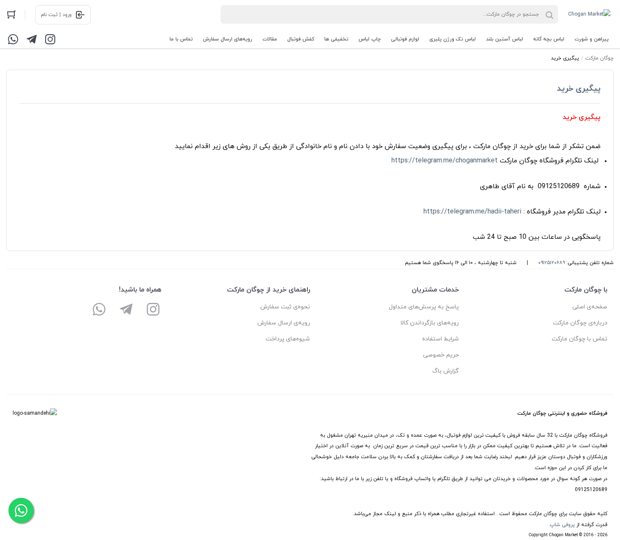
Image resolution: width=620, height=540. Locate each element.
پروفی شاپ (562, 524)
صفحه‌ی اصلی (589, 307)
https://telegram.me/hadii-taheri (472, 211)
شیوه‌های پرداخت (288, 339)
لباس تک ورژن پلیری (452, 39)
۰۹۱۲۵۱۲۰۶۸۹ (551, 262)
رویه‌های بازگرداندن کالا (429, 323)
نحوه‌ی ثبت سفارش (285, 307)
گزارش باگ (445, 371)
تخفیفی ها (336, 39)
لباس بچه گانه (548, 39)
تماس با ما (181, 39)
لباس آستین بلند (504, 39)
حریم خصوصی (441, 355)
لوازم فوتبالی (405, 39)
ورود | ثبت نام (56, 14)
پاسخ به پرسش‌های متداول (424, 307)
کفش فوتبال (300, 39)
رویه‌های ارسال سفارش (227, 39)
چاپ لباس (370, 39)
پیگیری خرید (579, 88)
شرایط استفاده (440, 339)
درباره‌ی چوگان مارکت (580, 323)
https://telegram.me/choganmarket (444, 160)
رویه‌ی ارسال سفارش (283, 323)
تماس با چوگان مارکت (579, 339)
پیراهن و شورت (591, 39)
